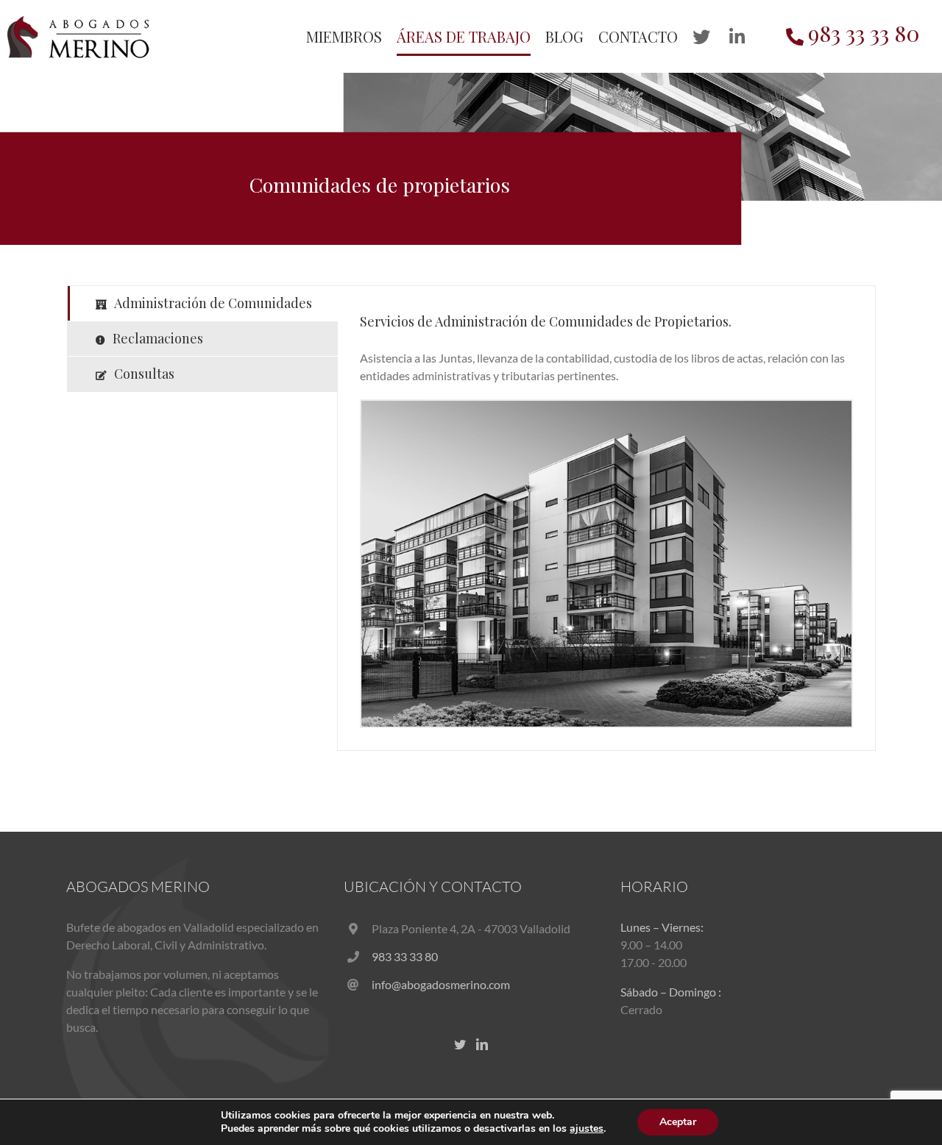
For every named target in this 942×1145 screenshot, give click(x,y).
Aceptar (677, 1122)
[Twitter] (460, 1044)
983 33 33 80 (405, 956)
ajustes (586, 1128)
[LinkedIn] (482, 1044)
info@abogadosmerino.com (441, 984)
